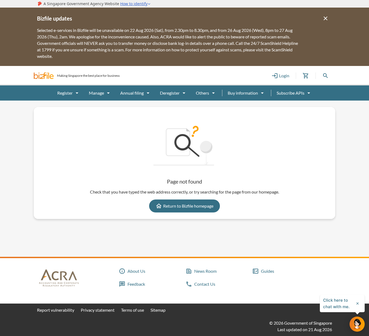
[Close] (325, 18)
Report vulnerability (55, 309)
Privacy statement (98, 309)
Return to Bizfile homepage (188, 205)
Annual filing (132, 92)
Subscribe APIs (290, 92)
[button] (44, 75)
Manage (96, 92)
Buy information (243, 92)
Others (202, 92)
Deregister (170, 92)
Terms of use (132, 309)
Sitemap (158, 309)
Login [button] (284, 75)
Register (65, 92)
